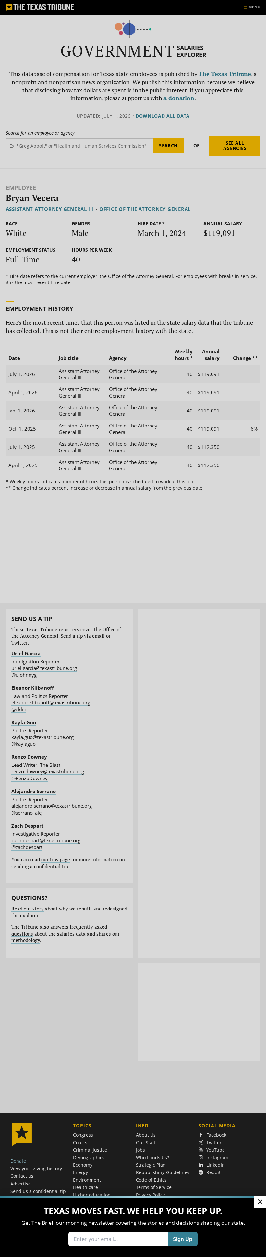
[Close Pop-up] (260, 1202)
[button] (133, 628)
